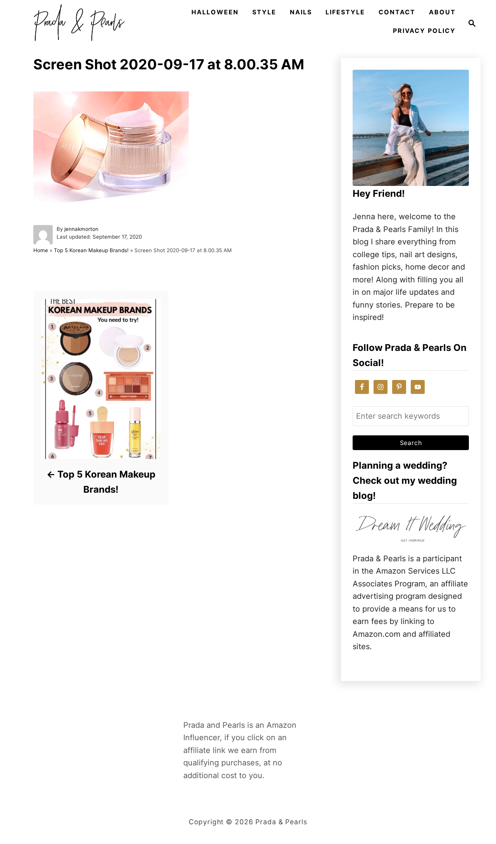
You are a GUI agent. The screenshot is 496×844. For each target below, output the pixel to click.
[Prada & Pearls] (76, 23)
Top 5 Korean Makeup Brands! (91, 250)
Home (40, 250)
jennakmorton (81, 229)
